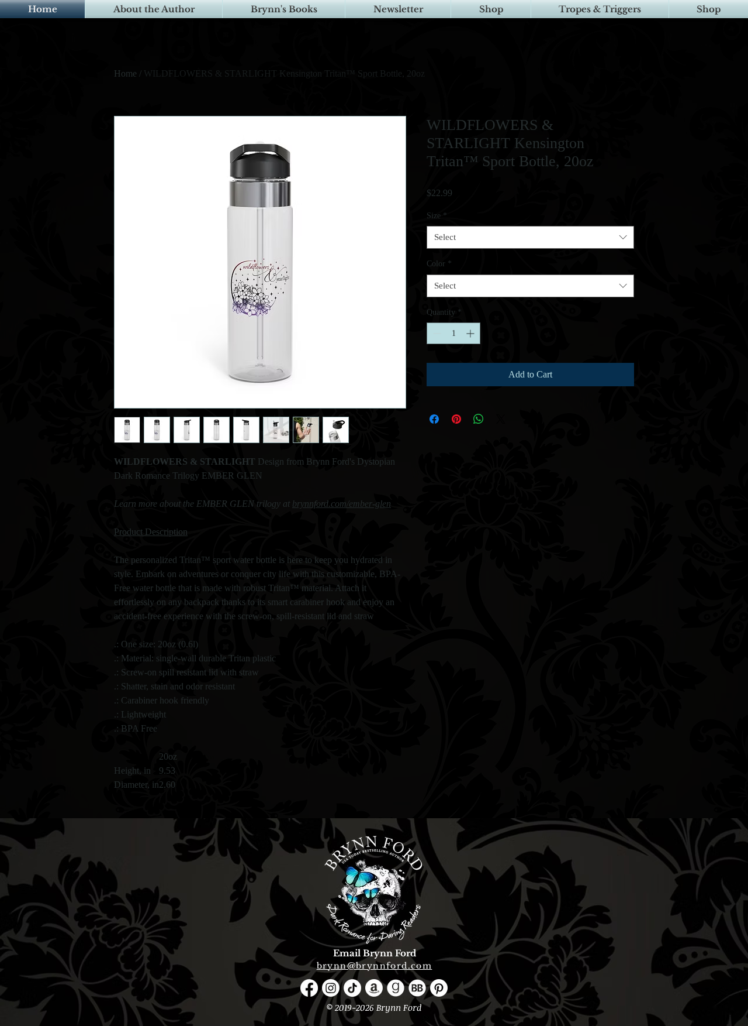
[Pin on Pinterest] (456, 419)
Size (437, 215)
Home (125, 73)
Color (439, 263)
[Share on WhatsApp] (479, 419)
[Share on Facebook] (434, 419)
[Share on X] (501, 419)
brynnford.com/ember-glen (341, 504)
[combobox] (530, 237)
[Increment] (471, 333)
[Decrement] (435, 333)
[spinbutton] (453, 333)
